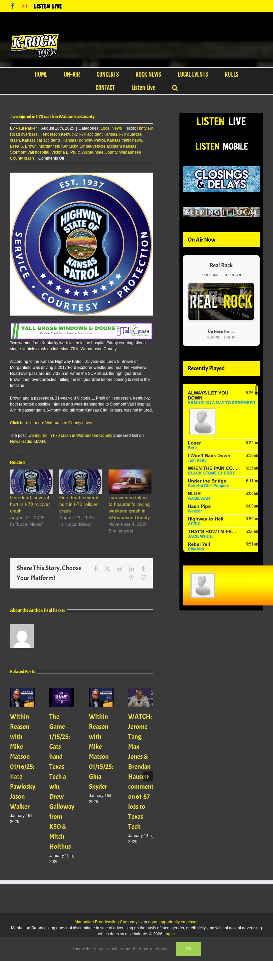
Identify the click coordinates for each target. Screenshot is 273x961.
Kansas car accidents (41, 140)
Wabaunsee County (99, 152)
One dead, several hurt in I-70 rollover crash (30, 504)
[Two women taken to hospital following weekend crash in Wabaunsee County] (130, 482)
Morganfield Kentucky (58, 146)
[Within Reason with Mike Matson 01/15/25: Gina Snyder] (101, 690)
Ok (188, 949)
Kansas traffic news (124, 140)
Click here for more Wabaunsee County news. (51, 423)
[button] (175, 87)
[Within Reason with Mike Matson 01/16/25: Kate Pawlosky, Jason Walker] (22, 690)
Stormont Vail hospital (29, 152)
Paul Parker (26, 128)
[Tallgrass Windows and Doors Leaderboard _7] (81, 325)
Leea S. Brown (23, 146)
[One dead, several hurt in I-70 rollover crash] (31, 482)
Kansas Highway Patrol (84, 140)
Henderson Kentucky (58, 134)
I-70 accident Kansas (98, 134)
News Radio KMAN (27, 441)
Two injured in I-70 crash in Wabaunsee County (69, 435)
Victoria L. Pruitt (65, 152)
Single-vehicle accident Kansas (108, 146)
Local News (111, 128)
